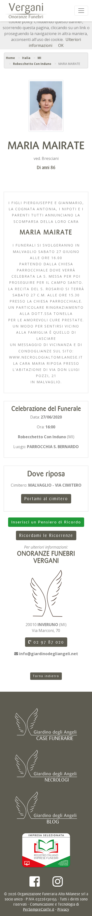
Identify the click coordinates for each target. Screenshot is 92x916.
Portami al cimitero (46, 498)
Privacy (63, 909)
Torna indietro (46, 676)
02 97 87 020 (48, 642)
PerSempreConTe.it (38, 909)
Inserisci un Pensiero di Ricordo (46, 522)
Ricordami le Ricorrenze (46, 535)
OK (61, 45)
